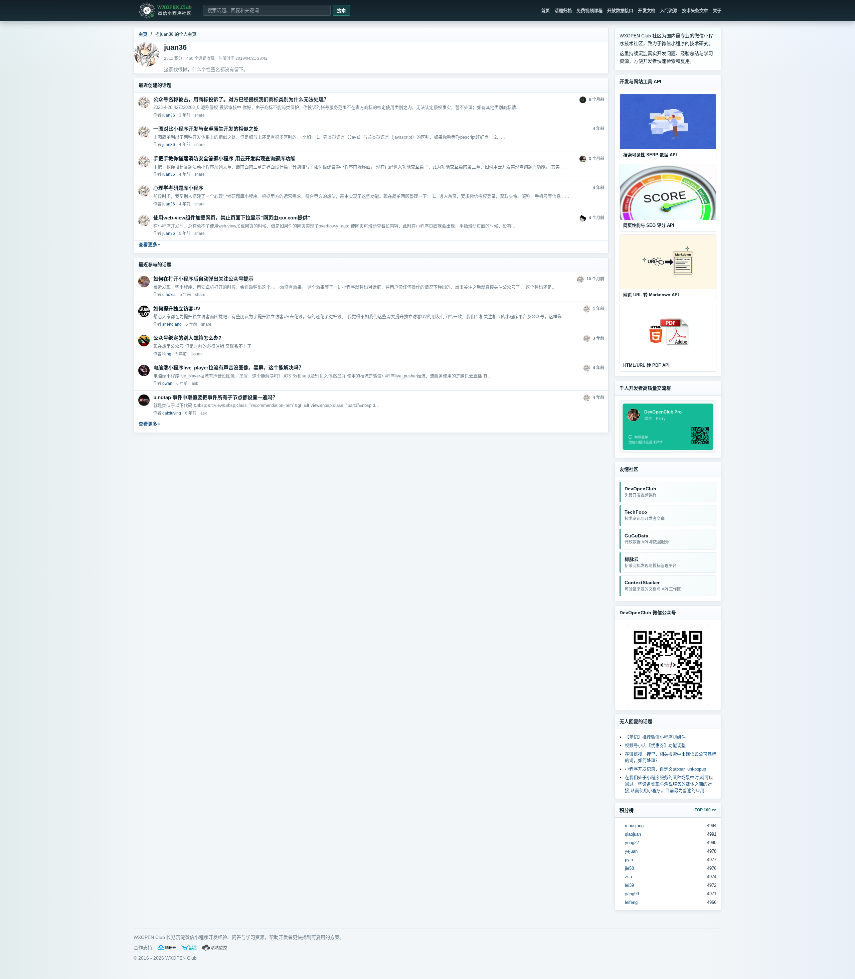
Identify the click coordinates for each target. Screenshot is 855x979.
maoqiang (634, 825)
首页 (545, 10)
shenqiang (172, 324)
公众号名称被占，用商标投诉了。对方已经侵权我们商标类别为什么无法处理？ (241, 99)
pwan (167, 383)
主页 (143, 34)
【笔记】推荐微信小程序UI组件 (655, 737)
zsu (628, 876)
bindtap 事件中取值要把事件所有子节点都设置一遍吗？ (215, 397)
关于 (717, 10)
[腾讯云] (167, 948)
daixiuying (171, 413)
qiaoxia (169, 294)
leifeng (631, 902)
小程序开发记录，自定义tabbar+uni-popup (665, 769)
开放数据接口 (620, 10)
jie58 (629, 868)
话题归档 (563, 10)
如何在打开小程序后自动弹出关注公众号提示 (203, 279)
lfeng (166, 354)
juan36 (168, 115)
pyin (629, 859)
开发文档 (646, 10)
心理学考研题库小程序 (178, 188)
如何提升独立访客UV (176, 308)
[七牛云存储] (189, 948)
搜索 (341, 10)
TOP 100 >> (705, 810)
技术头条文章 (695, 10)
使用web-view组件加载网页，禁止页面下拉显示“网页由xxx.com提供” (231, 217)
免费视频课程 (589, 10)
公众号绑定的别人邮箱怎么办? (187, 338)
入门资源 (668, 10)
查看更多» (149, 244)
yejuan (631, 851)
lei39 (629, 885)
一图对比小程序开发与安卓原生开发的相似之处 (206, 129)
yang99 (632, 893)
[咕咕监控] (214, 948)
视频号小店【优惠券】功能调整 (655, 745)
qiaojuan (633, 834)
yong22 (632, 842)
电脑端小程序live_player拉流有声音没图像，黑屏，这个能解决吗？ (228, 367)
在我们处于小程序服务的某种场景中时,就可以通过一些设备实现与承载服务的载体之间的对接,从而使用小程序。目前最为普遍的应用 (669, 784)
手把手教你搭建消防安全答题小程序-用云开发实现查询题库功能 (224, 158)
